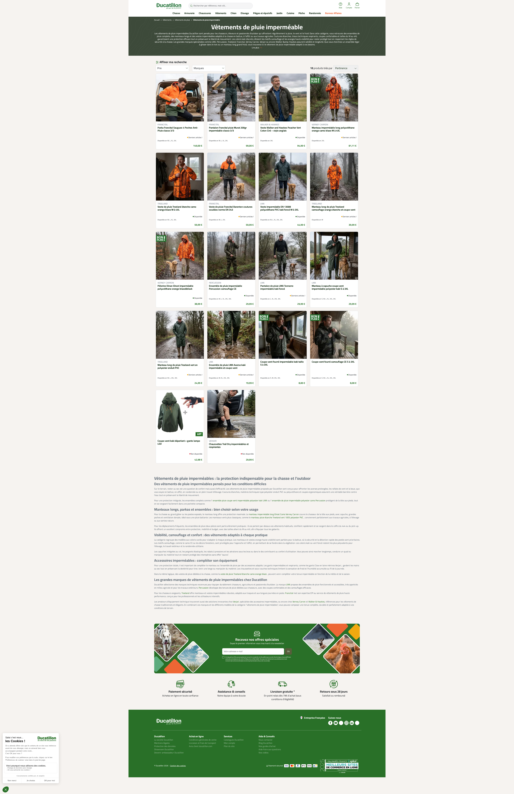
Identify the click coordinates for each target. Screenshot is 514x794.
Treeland (185, 593)
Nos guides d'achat (267, 746)
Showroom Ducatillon (164, 749)
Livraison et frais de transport (202, 743)
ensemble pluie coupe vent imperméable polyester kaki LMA (240, 500)
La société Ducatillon (163, 739)
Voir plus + (163, 665)
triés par (328, 68)
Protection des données (164, 746)
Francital (289, 593)
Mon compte (229, 743)
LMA (288, 584)
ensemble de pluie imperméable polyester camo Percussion (299, 500)
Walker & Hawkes (316, 601)
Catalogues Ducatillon (234, 739)
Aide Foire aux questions (270, 749)
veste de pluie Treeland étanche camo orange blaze (243, 574)
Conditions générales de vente (202, 739)
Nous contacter (266, 739)
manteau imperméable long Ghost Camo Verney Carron (274, 514)
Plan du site (229, 746)
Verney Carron (298, 601)
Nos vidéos (263, 752)
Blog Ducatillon (265, 743)
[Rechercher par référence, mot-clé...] (191, 6)
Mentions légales (162, 743)
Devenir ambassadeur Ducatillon (169, 752)
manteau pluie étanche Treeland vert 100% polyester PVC (277, 517)
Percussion (204, 587)
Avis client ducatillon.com (200, 746)
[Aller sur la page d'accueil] (168, 6)
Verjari (236, 601)
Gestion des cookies (178, 765)
